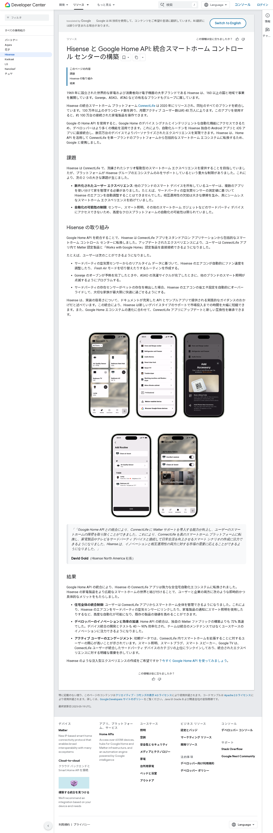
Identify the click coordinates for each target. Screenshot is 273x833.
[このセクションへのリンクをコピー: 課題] (80, 158)
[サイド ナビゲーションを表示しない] (48, 826)
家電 (143, 759)
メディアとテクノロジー (155, 752)
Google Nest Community (238, 756)
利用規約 (64, 824)
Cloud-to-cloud (69, 760)
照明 (143, 730)
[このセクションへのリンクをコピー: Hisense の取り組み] (113, 228)
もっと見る (104, 5)
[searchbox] (27, 17)
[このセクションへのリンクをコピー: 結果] (80, 577)
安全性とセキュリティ (154, 744)
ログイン (262, 4)
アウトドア (147, 780)
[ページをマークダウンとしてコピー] (136, 57)
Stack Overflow (231, 749)
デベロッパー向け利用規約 (197, 763)
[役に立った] (237, 39)
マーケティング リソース (196, 737)
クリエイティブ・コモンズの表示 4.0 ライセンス (144, 695)
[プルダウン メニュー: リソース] (89, 5)
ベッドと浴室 (148, 773)
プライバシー (82, 824)
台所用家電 (147, 766)
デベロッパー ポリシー (195, 770)
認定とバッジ (189, 730)
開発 (62, 5)
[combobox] (178, 4)
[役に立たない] (243, 39)
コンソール (243, 5)
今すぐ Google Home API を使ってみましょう (194, 661)
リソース (78, 5)
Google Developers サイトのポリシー (122, 699)
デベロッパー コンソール (237, 730)
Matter (63, 730)
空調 (143, 737)
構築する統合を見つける (74, 792)
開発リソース (189, 744)
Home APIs (106, 734)
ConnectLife (146, 106)
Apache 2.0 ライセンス (237, 695)
